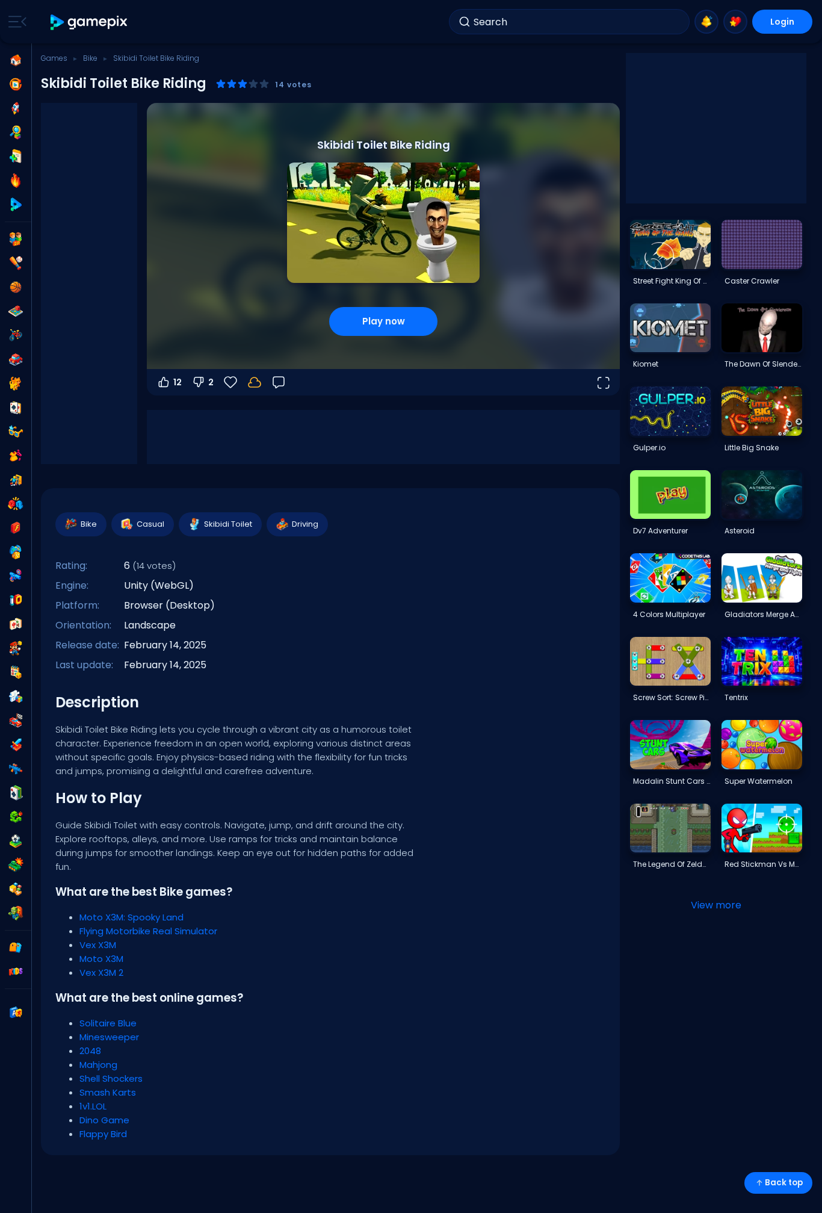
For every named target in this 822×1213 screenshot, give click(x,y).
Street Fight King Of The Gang (671, 281)
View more (716, 905)
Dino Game (104, 1120)
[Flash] (15, 528)
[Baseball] (15, 263)
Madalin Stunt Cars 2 (671, 781)
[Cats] (15, 383)
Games (54, 58)
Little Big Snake (752, 447)
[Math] (15, 672)
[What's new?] (706, 22)
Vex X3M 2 (101, 972)
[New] (15, 156)
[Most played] (15, 108)
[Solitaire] (15, 793)
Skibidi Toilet (228, 524)
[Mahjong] (15, 624)
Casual (150, 524)
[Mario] (15, 648)
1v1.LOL (93, 1106)
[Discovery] (15, 132)
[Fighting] (15, 504)
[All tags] (15, 947)
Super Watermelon (759, 781)
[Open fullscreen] (603, 382)
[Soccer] (15, 841)
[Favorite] (735, 22)
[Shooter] (15, 769)
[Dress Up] (15, 456)
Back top (784, 1182)
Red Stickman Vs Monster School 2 (763, 864)
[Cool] (15, 432)
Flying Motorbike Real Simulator (148, 931)
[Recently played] (15, 84)
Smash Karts (107, 1092)
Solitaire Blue (108, 1023)
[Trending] (15, 181)
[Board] (15, 311)
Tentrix (736, 697)
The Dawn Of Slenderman (763, 364)
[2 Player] (15, 239)
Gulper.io (649, 447)
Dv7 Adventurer (660, 531)
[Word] (15, 889)
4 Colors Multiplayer (669, 614)
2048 (90, 1050)
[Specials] (15, 205)
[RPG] (15, 745)
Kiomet (645, 364)
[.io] (15, 600)
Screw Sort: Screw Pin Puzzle (671, 697)
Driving (305, 524)
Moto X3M (101, 958)
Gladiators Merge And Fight (763, 614)
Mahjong (98, 1064)
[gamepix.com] (89, 22)
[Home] (15, 60)
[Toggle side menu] (15, 21)
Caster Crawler (752, 281)
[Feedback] (278, 382)
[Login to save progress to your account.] (254, 382)
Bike (90, 58)
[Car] (15, 359)
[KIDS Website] (15, 972)
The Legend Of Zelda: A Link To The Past (671, 864)
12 (177, 382)
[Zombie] (15, 913)
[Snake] (15, 817)
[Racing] (15, 721)
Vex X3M (97, 944)
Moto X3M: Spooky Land (131, 917)
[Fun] (15, 552)
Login (782, 22)
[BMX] (15, 335)
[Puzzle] (15, 696)
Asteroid (740, 531)
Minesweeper (109, 1037)
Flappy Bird (103, 1134)
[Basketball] (15, 287)
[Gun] (15, 576)
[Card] (15, 408)
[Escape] (15, 480)
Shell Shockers (111, 1078)
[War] (15, 865)
